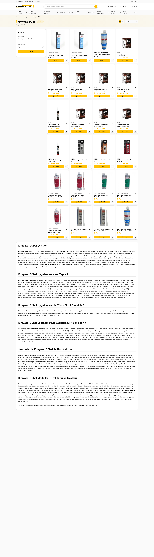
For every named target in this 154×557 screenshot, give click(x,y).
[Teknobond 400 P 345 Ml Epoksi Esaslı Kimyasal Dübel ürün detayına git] (81, 40)
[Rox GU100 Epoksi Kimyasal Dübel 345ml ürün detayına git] (81, 216)
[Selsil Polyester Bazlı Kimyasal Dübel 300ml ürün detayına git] (58, 110)
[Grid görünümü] (120, 21)
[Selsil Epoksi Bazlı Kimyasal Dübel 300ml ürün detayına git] (58, 146)
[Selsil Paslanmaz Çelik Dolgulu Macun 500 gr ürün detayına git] (127, 110)
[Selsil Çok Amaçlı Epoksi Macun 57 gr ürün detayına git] (127, 146)
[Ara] (95, 6)
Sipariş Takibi (134, 1)
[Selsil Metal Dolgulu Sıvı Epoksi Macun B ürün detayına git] (81, 110)
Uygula (31, 51)
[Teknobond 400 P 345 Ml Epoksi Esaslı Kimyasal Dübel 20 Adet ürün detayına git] (58, 40)
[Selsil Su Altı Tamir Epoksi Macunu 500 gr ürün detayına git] (127, 75)
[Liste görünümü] (122, 21)
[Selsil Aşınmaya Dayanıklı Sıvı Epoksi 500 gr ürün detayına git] (127, 40)
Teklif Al (126, 60)
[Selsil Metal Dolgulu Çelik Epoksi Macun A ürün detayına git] (104, 110)
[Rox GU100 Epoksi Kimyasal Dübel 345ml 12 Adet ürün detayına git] (104, 216)
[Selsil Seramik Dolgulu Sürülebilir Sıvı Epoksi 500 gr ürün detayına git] (81, 75)
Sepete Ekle (56, 60)
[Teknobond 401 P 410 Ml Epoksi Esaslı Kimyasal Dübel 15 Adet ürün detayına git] (127, 216)
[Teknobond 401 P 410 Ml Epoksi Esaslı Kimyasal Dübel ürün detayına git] (104, 40)
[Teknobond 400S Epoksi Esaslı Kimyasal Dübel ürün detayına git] (58, 216)
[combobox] (131, 21)
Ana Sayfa (19, 17)
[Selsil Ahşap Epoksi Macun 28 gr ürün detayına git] (104, 146)
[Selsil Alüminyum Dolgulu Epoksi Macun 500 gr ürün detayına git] (58, 75)
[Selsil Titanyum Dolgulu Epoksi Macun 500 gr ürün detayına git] (104, 75)
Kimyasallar (27, 17)
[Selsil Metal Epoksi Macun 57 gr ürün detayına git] (81, 146)
